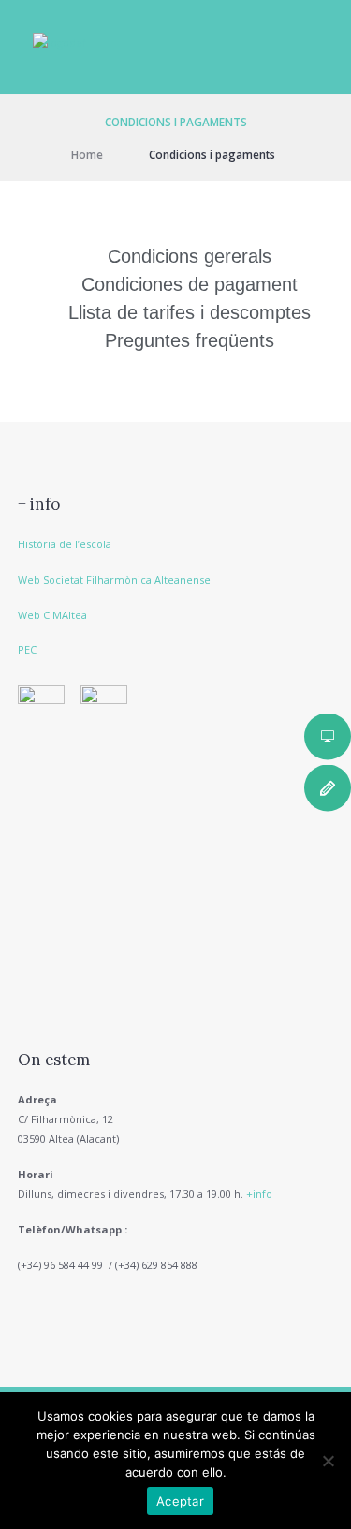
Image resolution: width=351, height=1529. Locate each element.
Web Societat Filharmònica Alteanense (114, 579)
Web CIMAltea (52, 615)
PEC (27, 649)
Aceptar (180, 1500)
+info (259, 1194)
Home (87, 154)
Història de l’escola (64, 544)
